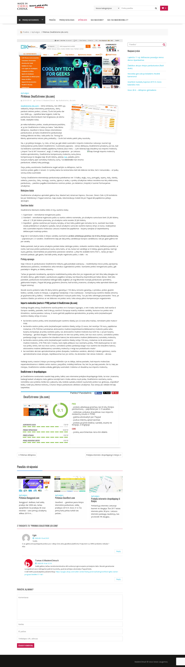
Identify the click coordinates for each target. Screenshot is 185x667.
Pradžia (52, 20)
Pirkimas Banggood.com (29, 497)
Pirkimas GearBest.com (65, 497)
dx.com (73, 100)
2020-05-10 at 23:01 (41, 538)
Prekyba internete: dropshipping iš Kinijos (103, 455)
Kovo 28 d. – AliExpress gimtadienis (142, 90)
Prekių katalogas (66, 20)
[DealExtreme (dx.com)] (36, 410)
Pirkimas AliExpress (28, 455)
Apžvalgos (82, 20)
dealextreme (63, 100)
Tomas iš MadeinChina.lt (45, 100)
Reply (118, 551)
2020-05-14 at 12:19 (44, 563)
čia (65, 157)
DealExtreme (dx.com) (30, 106)
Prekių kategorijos (30, 20)
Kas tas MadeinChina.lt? (117, 20)
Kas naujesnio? (97, 20)
